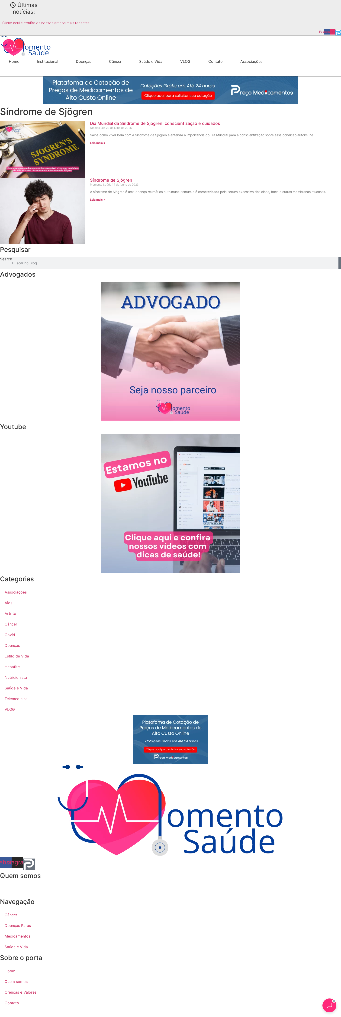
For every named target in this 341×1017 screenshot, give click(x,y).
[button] (12, 71)
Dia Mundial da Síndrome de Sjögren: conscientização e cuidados (155, 123)
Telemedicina (16, 698)
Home (14, 61)
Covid (10, 634)
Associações (251, 61)
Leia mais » (97, 143)
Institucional (47, 61)
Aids (8, 602)
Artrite (10, 613)
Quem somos (16, 981)
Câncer (115, 61)
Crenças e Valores (20, 992)
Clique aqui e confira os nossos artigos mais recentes (46, 23)
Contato (215, 61)
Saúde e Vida (150, 61)
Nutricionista (16, 677)
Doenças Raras (18, 925)
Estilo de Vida (17, 656)
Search (6, 259)
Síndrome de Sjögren (111, 180)
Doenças (83, 61)
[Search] (339, 263)
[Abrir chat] (329, 1005)
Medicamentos (17, 936)
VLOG (185, 61)
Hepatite (12, 666)
